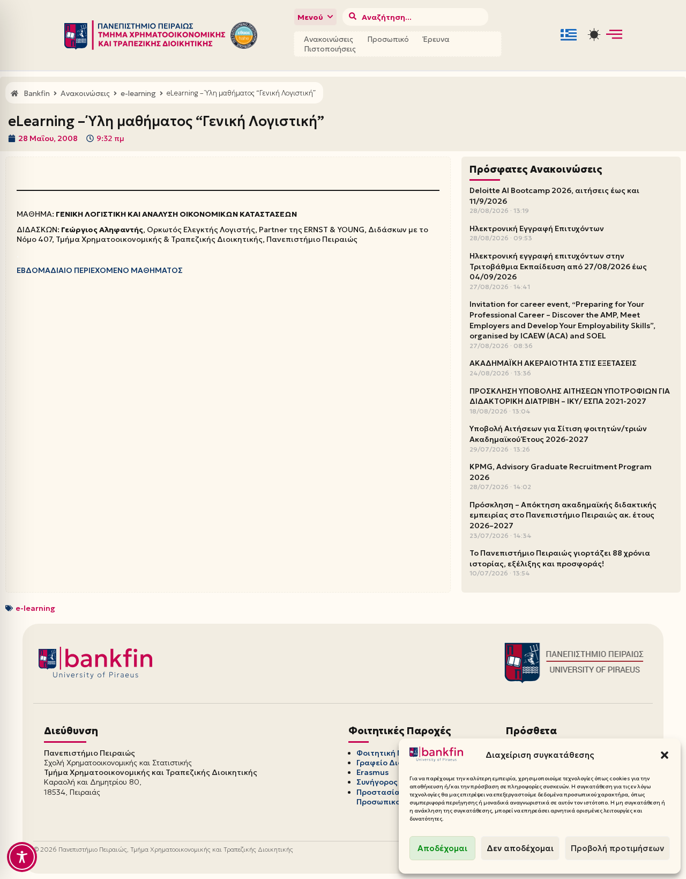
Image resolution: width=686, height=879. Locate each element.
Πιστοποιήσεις (330, 49)
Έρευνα (436, 39)
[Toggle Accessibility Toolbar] (22, 857)
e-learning (35, 608)
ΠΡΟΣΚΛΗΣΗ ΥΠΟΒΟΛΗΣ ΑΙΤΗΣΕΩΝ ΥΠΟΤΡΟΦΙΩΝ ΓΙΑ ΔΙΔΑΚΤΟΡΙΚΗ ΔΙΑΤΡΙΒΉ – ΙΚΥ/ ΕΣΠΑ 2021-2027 (569, 396)
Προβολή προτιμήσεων (617, 848)
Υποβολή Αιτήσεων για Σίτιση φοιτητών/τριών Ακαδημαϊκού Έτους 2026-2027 (558, 434)
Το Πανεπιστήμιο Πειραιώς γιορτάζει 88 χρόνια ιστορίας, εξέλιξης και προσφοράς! (559, 558)
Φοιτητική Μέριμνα (393, 753)
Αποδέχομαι (442, 848)
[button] (664, 755)
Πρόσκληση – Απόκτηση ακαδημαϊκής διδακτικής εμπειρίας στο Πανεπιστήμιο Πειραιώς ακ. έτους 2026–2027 (563, 515)
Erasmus (372, 772)
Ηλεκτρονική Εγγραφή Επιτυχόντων (536, 228)
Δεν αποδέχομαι (520, 848)
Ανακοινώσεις (328, 39)
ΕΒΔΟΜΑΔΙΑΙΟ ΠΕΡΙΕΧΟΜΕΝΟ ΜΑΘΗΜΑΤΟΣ (100, 270)
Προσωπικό (388, 39)
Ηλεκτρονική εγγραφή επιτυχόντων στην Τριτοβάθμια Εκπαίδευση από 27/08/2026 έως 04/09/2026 (558, 266)
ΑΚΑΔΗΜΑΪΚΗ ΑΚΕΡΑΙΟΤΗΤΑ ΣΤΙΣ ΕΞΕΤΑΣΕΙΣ (553, 363)
